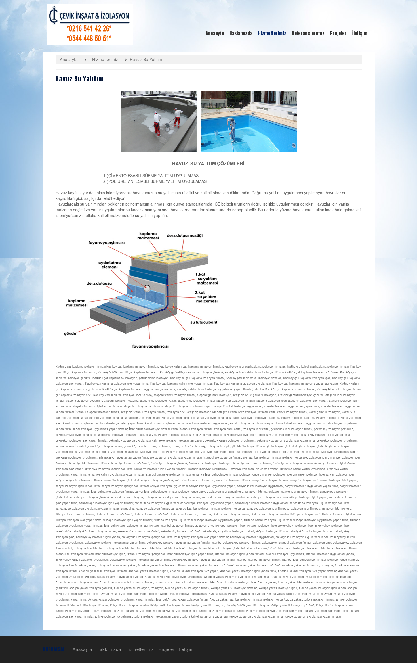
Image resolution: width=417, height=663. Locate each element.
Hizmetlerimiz (139, 649)
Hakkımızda (108, 649)
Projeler (166, 649)
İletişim (186, 649)
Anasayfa (82, 649)
